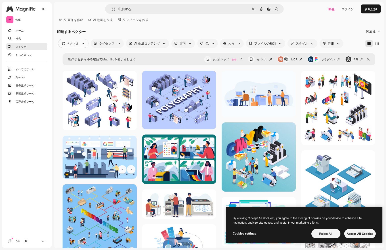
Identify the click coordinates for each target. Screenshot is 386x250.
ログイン (347, 9)
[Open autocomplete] (111, 9)
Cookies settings (244, 233)
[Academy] (17, 241)
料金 (331, 9)
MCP (294, 59)
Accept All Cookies (360, 233)
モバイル (261, 59)
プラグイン (328, 59)
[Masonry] (369, 43)
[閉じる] (368, 59)
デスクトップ (224, 59)
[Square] (377, 43)
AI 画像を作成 (73, 19)
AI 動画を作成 (103, 19)
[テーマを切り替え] (25, 241)
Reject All (326, 233)
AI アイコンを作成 (135, 19)
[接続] (9, 241)
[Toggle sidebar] (43, 9)
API (356, 59)
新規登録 (371, 9)
